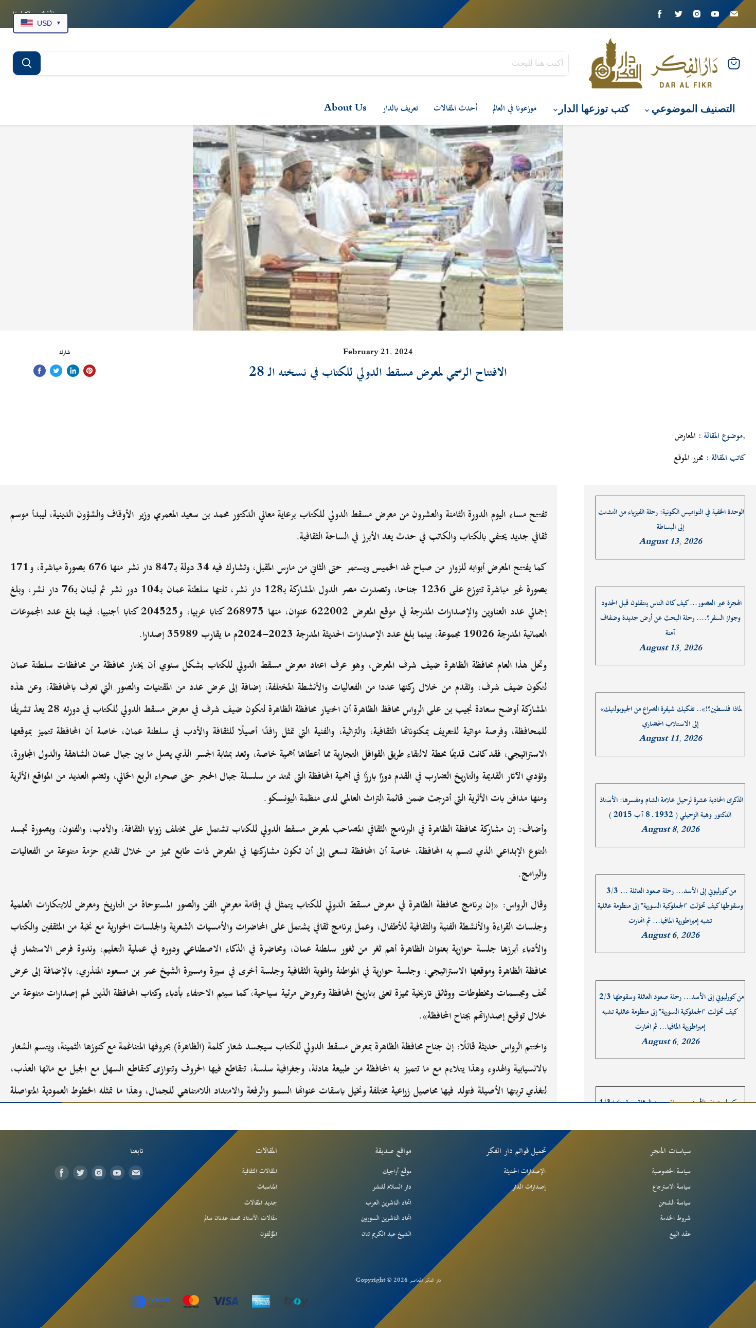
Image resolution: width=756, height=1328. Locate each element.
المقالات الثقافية (259, 1172)
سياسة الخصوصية (671, 1172)
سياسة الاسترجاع (672, 1187)
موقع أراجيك (397, 1172)
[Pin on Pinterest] (89, 371)
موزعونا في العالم (514, 108)
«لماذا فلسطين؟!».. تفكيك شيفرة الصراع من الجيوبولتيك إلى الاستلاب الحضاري (671, 716)
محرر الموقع (689, 458)
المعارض (685, 436)
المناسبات (267, 1187)
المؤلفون (268, 1234)
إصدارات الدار (529, 1187)
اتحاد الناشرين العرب (388, 1203)
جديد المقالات (260, 1203)
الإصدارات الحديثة (525, 1172)
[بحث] (27, 63)
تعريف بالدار (400, 108)
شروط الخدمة (675, 1218)
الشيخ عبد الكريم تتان (386, 1234)
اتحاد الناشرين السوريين (386, 1218)
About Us (345, 108)
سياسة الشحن (675, 1203)
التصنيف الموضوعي (692, 109)
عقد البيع (680, 1234)
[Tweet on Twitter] (56, 371)
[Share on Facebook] (39, 371)
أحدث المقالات (455, 108)
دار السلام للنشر (391, 1187)
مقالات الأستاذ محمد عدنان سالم (240, 1218)
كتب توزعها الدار (592, 109)
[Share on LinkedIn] (73, 371)
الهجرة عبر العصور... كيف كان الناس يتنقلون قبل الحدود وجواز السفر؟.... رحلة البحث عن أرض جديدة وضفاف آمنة (671, 618)
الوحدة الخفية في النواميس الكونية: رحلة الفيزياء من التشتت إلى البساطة (671, 519)
